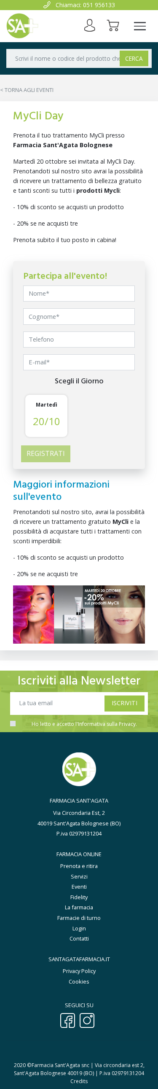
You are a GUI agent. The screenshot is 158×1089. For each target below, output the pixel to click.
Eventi (79, 886)
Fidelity (79, 897)
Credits (79, 1081)
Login (79, 928)
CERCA (134, 58)
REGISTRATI (46, 453)
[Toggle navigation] (140, 26)
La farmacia (79, 907)
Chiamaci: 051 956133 (85, 5)
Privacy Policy (79, 971)
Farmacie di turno (79, 918)
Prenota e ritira (79, 866)
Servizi (79, 876)
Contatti (79, 938)
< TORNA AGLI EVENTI (27, 90)
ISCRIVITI (124, 703)
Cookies (79, 981)
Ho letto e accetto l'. (84, 724)
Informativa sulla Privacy (107, 724)
